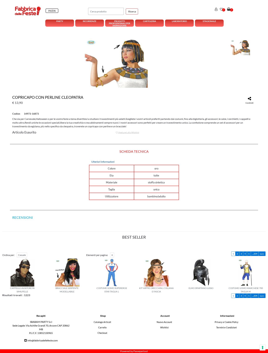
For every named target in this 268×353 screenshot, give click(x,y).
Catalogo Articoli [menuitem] (102, 322)
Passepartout (140, 351)
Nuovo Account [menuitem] (164, 322)
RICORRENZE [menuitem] (89, 21)
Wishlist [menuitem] (164, 327)
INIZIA (52, 10)
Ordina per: (8, 254)
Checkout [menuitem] (102, 332)
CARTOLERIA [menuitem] (149, 21)
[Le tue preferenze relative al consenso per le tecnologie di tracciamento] (263, 348)
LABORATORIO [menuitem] (179, 21)
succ (262, 253)
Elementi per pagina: (97, 254)
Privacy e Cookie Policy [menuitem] (226, 322)
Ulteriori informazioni (102, 161)
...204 (254, 253)
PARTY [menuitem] (59, 21)
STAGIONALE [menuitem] (209, 21)
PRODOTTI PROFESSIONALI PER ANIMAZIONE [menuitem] (119, 23)
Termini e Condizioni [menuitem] (226, 327)
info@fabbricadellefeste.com (42, 340)
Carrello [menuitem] (102, 327)
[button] (132, 11)
